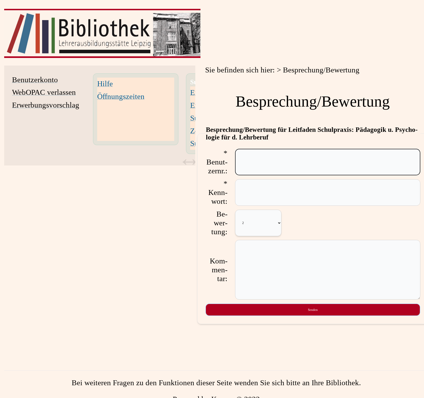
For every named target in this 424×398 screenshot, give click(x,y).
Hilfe (105, 83)
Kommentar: (218, 270)
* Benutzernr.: (216, 162)
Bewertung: (219, 223)
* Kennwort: (217, 192)
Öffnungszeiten (121, 96)
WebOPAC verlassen (44, 92)
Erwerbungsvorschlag (45, 105)
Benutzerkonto (35, 79)
